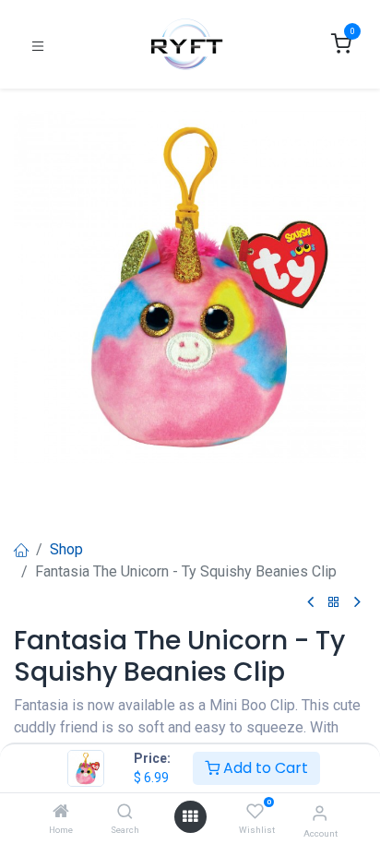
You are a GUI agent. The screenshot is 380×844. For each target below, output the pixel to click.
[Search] (125, 812)
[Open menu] (190, 816)
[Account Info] (319, 813)
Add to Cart (264, 768)
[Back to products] (334, 602)
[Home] (61, 812)
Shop (66, 549)
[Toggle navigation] (38, 44)
